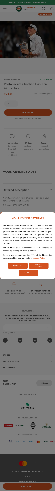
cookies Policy (39, 258)
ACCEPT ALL (28, 273)
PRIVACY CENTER (38, 266)
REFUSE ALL (18, 266)
